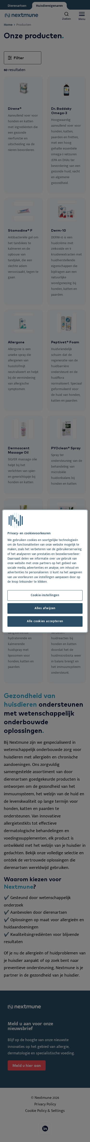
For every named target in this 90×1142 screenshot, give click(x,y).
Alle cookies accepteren (45, 621)
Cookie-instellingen (45, 595)
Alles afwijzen (45, 608)
